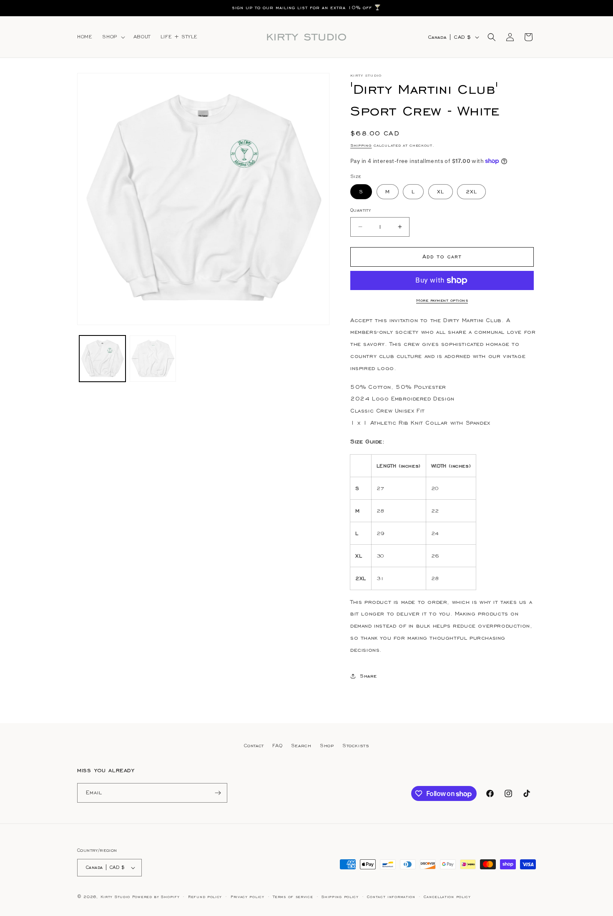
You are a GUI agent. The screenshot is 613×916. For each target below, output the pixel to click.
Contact (254, 745)
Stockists (355, 745)
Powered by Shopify (156, 896)
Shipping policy (340, 896)
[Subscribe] (218, 793)
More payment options (442, 300)
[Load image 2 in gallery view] (153, 358)
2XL (471, 191)
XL (440, 191)
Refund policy (205, 896)
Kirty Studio (115, 896)
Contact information (391, 896)
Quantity (360, 210)
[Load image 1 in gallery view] (102, 358)
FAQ (277, 745)
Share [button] (368, 676)
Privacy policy (247, 896)
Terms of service (293, 896)
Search (301, 745)
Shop (327, 745)
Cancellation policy (447, 896)
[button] (112, 36)
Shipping (361, 145)
